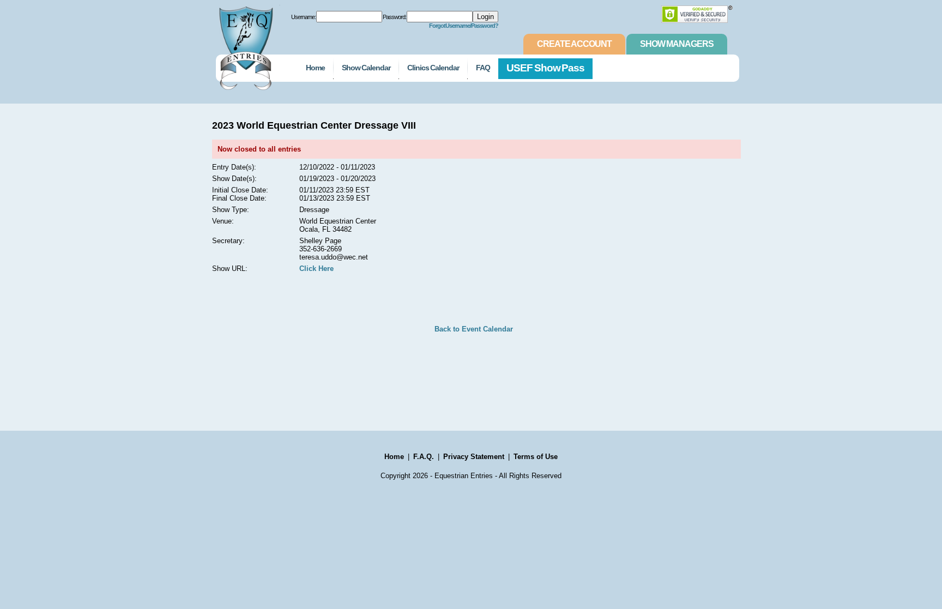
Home (315, 67)
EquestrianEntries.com (244, 45)
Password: (394, 17)
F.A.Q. (423, 457)
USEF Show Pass (545, 68)
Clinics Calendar (433, 67)
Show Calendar (366, 67)
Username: (303, 17)
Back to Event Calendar (473, 329)
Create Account (574, 44)
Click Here (316, 268)
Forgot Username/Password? (464, 25)
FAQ (483, 67)
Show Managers (677, 44)
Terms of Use (536, 457)
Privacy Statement (473, 457)
